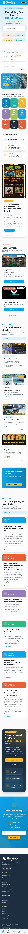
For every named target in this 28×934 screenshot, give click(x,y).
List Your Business (12, 484)
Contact (4, 911)
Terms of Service (22, 928)
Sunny (5, 70)
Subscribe (13, 837)
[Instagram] (7, 868)
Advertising (5, 900)
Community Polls (6, 884)
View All (6, 338)
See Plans (14, 764)
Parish (22, 69)
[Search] (19, 2)
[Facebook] (3, 868)
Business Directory (6, 875)
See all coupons (13, 315)
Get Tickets (11, 230)
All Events (8, 234)
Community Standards (7, 915)
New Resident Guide (7, 889)
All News (6, 512)
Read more (6, 278)
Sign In (23, 2)
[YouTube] (10, 868)
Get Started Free (13, 760)
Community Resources (7, 891)
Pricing (4, 902)
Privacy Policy (14, 928)
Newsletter (5, 913)
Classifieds (4, 882)
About (3, 909)
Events (4, 877)
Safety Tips (5, 918)
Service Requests (6, 886)
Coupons (4, 880)
